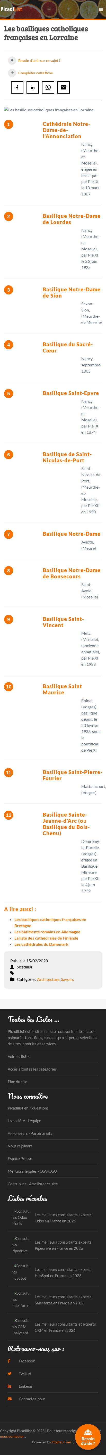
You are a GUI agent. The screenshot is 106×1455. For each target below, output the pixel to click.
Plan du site (17, 1081)
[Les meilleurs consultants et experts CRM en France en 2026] (21, 1327)
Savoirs (67, 979)
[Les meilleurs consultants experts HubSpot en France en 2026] (21, 1272)
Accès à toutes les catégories (32, 1069)
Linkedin (25, 1386)
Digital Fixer (62, 1442)
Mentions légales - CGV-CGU (32, 1171)
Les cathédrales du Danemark (41, 944)
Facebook (26, 1361)
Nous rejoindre (20, 1146)
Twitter (24, 1373)
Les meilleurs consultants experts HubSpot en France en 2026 (63, 1272)
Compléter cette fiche (35, 73)
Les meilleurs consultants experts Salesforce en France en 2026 (63, 1299)
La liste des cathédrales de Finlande (46, 937)
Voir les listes (19, 1056)
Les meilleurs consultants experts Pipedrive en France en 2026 (63, 1245)
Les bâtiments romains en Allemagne (47, 931)
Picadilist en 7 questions (28, 1108)
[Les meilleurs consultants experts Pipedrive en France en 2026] (21, 1245)
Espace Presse (20, 1158)
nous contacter (12, 1436)
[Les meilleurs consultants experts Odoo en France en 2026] (21, 1217)
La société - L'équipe (24, 1120)
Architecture (48, 979)
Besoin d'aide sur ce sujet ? (38, 60)
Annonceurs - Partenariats (30, 1133)
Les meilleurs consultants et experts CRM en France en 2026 (65, 1327)
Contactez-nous (32, 1398)
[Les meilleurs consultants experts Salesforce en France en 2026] (21, 1299)
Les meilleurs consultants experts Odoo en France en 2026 (63, 1217)
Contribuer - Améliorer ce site (33, 1183)
